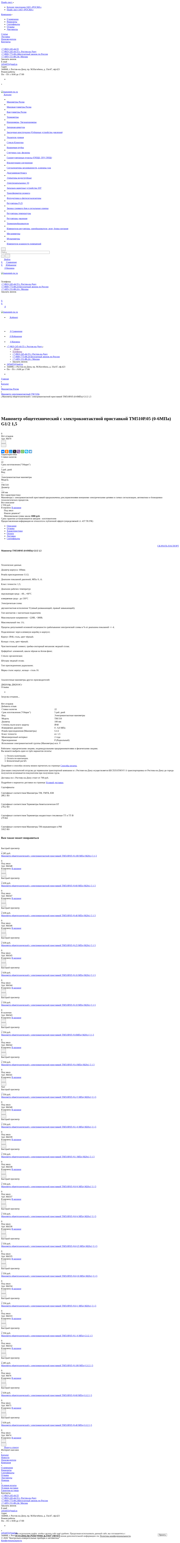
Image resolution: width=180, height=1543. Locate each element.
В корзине (16, 507)
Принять (162, 1535)
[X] (14, 451)
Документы (12, 29)
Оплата (10, 533)
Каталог (5, 1455)
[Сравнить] (3, 445)
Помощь (5, 1480)
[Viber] (18, 451)
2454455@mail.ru (9, 64)
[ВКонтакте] (2, 451)
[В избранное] (3, 442)
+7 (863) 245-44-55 (10, 49)
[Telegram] (30, 451)
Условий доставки (54, 782)
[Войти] (2, 298)
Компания (6, 1462)
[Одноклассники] (6, 451)
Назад (16, 349)
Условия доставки (9, 1488)
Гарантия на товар (10, 1490)
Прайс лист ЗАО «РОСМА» (20, 9)
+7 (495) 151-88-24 (14, 56)
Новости (5, 1457)
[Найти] (7, 256)
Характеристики (15, 531)
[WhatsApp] (22, 451)
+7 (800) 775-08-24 (24, 54)
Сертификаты (13, 24)
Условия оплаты (9, 1485)
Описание (11, 526)
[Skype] (26, 451)
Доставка (11, 536)
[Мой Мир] (10, 451)
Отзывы (10, 27)
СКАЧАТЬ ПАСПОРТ (168, 546)
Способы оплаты (68, 765)
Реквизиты (12, 22)
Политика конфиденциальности (115, 1536)
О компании (13, 19)
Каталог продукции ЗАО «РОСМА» (24, 7)
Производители (8, 1460)
